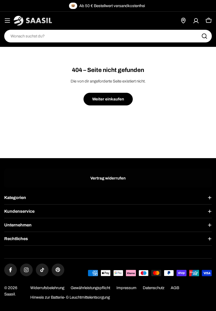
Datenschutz (153, 288)
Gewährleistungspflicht (90, 288)
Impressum (126, 288)
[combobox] (108, 36)
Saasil (9, 294)
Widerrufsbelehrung (47, 288)
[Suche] (204, 36)
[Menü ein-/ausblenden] (7, 20)
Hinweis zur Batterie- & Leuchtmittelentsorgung (70, 297)
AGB (175, 288)
